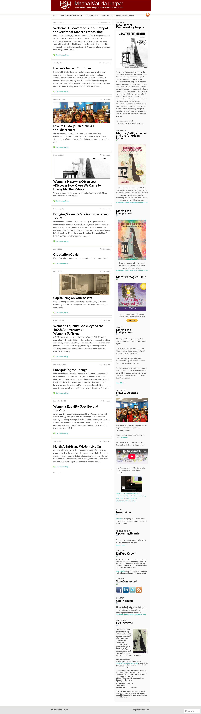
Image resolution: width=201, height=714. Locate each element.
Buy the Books (107, 15)
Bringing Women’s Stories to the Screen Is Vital (81, 216)
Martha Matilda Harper (59, 710)
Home (55, 15)
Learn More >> (121, 545)
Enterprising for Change (70, 370)
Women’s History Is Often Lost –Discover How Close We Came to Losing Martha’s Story (77, 185)
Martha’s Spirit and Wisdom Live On (77, 446)
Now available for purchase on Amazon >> (132, 202)
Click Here (124, 437)
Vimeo (133, 501)
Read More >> (121, 383)
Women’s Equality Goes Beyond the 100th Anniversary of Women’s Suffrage (78, 329)
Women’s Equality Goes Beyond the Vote (75, 408)
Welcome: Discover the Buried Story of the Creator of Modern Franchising (80, 30)
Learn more (120, 571)
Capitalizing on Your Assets (72, 298)
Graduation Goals (65, 254)
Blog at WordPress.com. (141, 710)
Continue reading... (62, 55)
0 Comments (106, 63)
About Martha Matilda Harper (71, 15)
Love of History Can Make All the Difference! (73, 128)
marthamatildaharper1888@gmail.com (131, 614)
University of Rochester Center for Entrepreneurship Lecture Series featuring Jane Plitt (131, 495)
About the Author (92, 15)
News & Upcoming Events (125, 15)
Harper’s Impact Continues (72, 68)
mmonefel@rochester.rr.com (127, 663)
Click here (120, 519)
